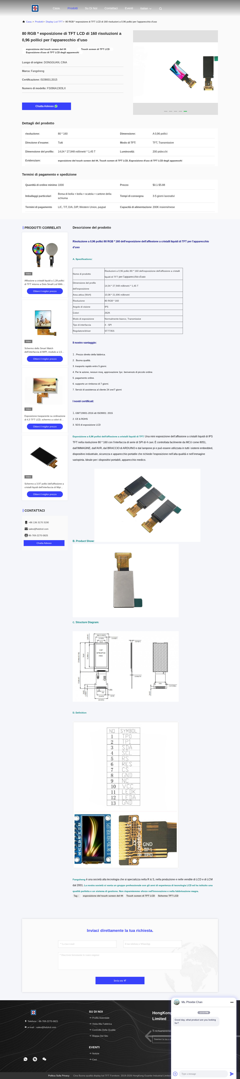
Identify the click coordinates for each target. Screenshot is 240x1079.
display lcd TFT (54, 21)
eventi (129, 8)
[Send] (231, 1073)
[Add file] (175, 1073)
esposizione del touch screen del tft (103, 895)
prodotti (39, 21)
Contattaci (111, 8)
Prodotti (73, 8)
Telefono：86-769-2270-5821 (42, 1021)
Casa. (56, 8)
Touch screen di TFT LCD (140, 895)
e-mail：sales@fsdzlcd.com (41, 1027)
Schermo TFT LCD (168, 895)
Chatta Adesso (44, 106)
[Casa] (35, 8)
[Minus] (232, 1002)
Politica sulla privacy (58, 1075)
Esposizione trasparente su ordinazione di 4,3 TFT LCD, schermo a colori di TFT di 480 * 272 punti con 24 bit (44, 419)
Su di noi (91, 8)
